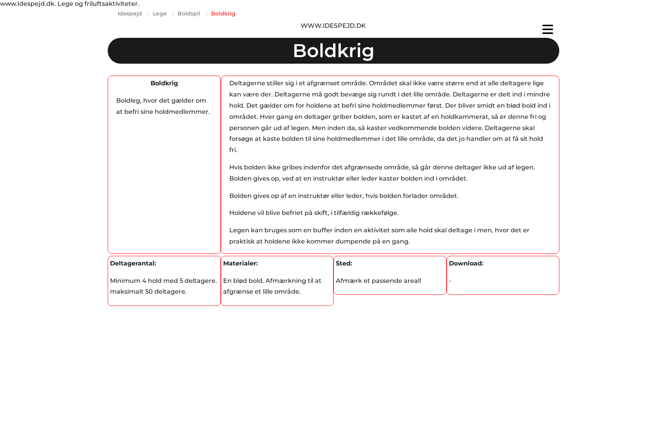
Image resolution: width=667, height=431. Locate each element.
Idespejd (130, 13)
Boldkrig (223, 13)
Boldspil (189, 13)
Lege (160, 13)
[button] (484, 29)
